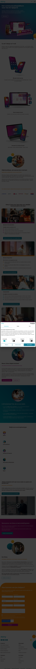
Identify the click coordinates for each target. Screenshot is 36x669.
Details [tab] (18, 326)
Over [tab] (30, 326)
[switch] (13, 341)
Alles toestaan (29, 344)
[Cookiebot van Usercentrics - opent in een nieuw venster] (31, 323)
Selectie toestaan (18, 344)
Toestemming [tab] (6, 326)
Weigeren (6, 344)
